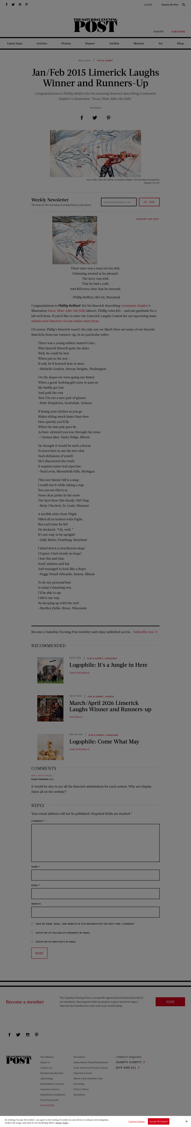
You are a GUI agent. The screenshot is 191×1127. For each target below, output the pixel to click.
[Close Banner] (186, 1121)
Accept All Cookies (159, 1121)
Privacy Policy (62, 1122)
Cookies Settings (136, 1121)
